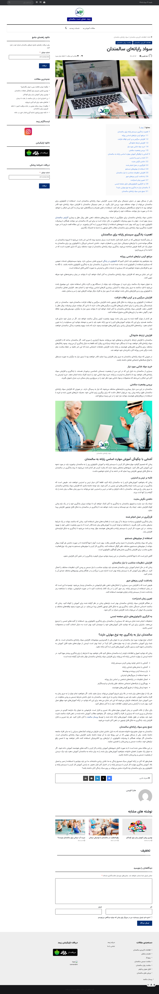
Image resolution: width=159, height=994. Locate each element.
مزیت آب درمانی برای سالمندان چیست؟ (71, 837)
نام (151, 907)
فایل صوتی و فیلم (145, 969)
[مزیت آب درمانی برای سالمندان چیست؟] (70, 827)
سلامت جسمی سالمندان (143, 961)
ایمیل (100, 907)
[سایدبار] (37, 2)
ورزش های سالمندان (144, 973)
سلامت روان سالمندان (124, 42)
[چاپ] (85, 778)
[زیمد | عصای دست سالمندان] (79, 15)
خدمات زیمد (75, 28)
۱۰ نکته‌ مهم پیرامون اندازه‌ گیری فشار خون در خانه (31, 112)
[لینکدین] (97, 778)
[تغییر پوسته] (66, 28)
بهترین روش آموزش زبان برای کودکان (139, 837)
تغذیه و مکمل (146, 954)
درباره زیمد (111, 942)
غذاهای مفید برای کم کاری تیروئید (36, 102)
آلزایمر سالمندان (61, 217)
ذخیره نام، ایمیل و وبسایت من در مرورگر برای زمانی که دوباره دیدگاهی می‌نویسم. (124, 917)
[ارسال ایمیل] (140, 56)
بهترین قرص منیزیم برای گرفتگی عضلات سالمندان (31, 90)
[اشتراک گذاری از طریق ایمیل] (91, 778)
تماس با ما (111, 946)
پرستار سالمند (92, 717)
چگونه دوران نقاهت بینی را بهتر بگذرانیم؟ (34, 87)
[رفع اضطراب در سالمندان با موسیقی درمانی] (104, 827)
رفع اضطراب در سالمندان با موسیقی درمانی (104, 837)
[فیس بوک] (109, 778)
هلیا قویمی (144, 56)
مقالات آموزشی (89, 28)
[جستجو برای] (9, 2)
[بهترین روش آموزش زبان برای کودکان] (137, 827)
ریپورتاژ (148, 957)
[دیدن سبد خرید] (44, 2)
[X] (103, 778)
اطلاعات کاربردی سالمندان (138, 37)
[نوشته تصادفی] (40, 2)
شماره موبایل (45, 53)
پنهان (141, 127)
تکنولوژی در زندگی (110, 261)
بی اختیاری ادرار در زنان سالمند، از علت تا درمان (32, 98)
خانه (149, 37)
